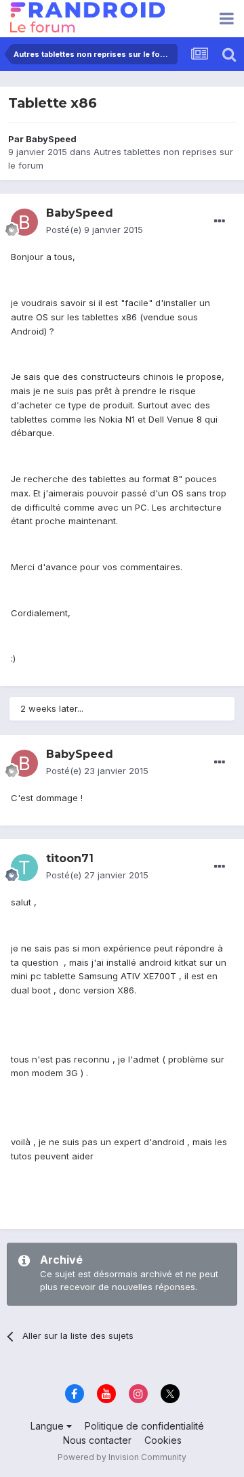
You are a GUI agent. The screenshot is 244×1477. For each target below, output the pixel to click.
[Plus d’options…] (219, 221)
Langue (48, 1426)
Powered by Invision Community (122, 1457)
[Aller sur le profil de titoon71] (24, 867)
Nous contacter (97, 1440)
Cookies (163, 1440)
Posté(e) (94, 229)
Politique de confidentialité (144, 1426)
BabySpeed (51, 138)
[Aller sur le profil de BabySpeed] (24, 222)
